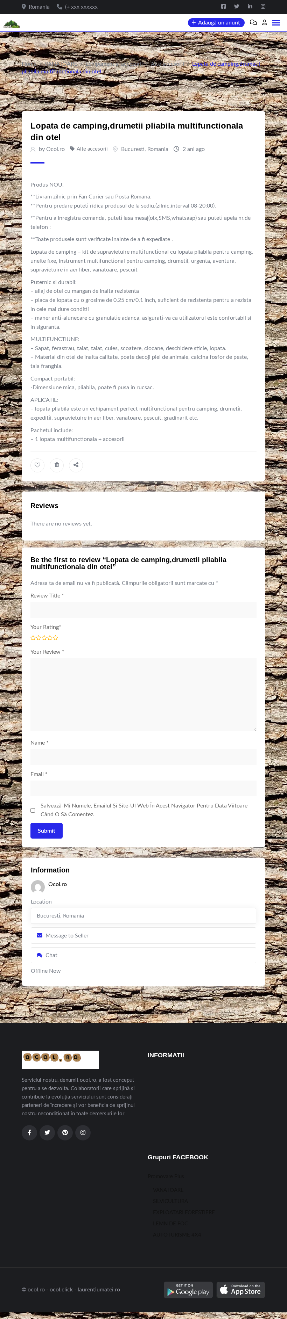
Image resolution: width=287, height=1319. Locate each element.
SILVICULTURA (170, 1201)
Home (29, 64)
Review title (47, 596)
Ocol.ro (55, 149)
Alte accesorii (167, 64)
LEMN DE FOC (170, 1223)
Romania (157, 149)
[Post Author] (38, 887)
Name (39, 743)
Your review (47, 652)
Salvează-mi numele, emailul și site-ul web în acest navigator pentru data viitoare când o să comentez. (144, 810)
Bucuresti (133, 149)
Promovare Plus (166, 1176)
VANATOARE (60, 64)
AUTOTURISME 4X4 (177, 1235)
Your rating (45, 627)
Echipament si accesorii (114, 64)
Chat (51, 955)
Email (39, 774)
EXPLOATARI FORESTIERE (184, 1212)
